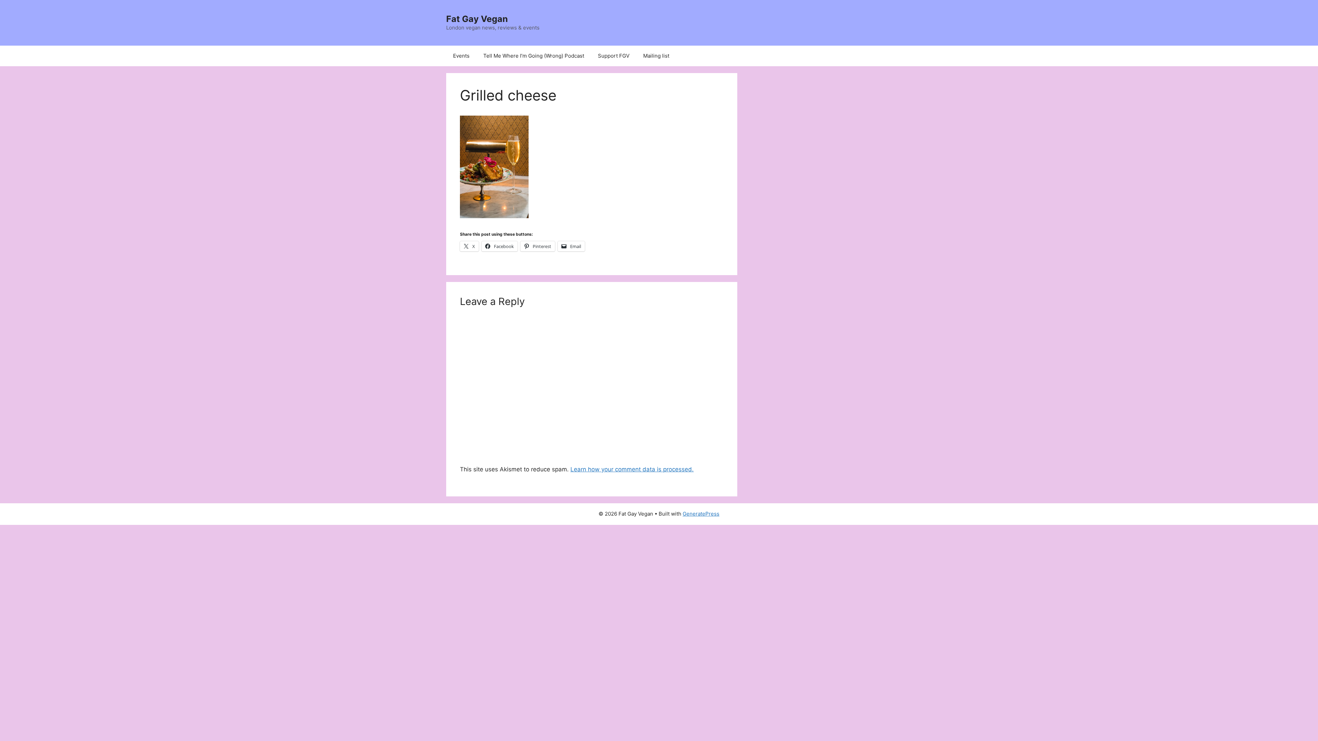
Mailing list (656, 55)
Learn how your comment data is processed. (632, 469)
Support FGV (613, 55)
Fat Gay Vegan (477, 19)
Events (461, 55)
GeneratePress (701, 513)
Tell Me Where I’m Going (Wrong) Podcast (533, 55)
